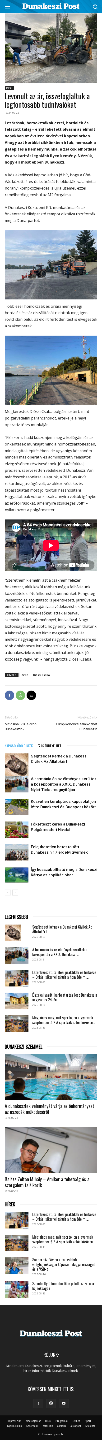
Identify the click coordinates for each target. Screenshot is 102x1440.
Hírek (9, 87)
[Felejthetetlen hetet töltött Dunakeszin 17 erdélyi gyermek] (16, 852)
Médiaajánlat (33, 1421)
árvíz (25, 675)
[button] (95, 6)
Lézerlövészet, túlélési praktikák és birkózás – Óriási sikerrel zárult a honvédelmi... (64, 974)
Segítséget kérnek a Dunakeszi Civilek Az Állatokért (62, 929)
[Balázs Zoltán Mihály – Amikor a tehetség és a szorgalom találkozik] (51, 1150)
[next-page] (15, 892)
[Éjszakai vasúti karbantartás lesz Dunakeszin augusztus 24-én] (16, 1001)
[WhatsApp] (20, 695)
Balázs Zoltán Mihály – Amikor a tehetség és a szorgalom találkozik (47, 1182)
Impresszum (14, 1421)
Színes (76, 1421)
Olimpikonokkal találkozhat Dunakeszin (76, 726)
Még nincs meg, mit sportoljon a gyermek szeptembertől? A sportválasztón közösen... (63, 1020)
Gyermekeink (14, 1426)
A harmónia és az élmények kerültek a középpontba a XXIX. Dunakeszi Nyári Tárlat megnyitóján (64, 784)
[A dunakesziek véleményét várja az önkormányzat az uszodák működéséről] (51, 1077)
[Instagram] (51, 1403)
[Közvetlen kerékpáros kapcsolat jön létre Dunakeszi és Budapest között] (16, 807)
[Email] (31, 695)
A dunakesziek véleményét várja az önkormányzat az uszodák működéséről (49, 1108)
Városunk (47, 1426)
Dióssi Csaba (41, 675)
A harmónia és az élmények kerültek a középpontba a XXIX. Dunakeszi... (59, 952)
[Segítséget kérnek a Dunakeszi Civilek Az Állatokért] (16, 765)
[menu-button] (7, 6)
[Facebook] (9, 695)
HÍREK (10, 1204)
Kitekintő (90, 1426)
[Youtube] (64, 1403)
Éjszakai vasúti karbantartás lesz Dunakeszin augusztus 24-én (64, 997)
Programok (62, 1421)
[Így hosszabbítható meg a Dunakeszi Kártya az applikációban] (16, 875)
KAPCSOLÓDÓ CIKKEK (19, 745)
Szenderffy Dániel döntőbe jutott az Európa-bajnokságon (63, 1286)
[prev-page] (8, 892)
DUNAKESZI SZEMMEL (23, 1046)
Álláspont (75, 1426)
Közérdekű (32, 1426)
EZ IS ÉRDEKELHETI (49, 745)
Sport (88, 1421)
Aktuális (61, 1426)
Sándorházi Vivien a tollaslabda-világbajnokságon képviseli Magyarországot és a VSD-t (63, 1264)
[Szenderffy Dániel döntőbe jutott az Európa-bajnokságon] (16, 1289)
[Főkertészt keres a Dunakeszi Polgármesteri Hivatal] (16, 830)
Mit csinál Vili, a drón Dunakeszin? (21, 726)
